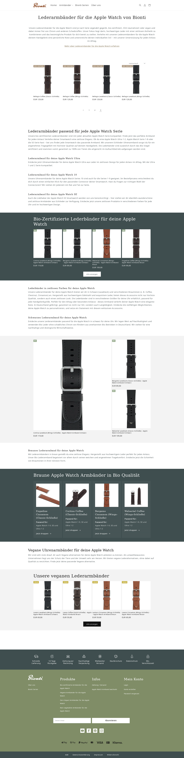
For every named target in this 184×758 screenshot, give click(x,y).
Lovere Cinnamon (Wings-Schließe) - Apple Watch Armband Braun (136, 613)
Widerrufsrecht (113, 755)
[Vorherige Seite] (83, 110)
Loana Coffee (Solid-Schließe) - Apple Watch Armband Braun (77, 613)
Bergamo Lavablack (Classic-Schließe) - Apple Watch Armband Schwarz (129, 382)
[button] (66, 5)
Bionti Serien (33, 689)
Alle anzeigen (92, 274)
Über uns (31, 685)
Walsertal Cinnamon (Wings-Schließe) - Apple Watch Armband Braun (105, 262)
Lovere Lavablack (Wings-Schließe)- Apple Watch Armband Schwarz (46, 613)
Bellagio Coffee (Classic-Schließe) (46, 96)
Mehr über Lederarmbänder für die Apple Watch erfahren (92, 46)
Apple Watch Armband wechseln (104, 689)
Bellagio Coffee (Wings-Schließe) (75, 96)
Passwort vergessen (131, 694)
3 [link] (100, 110)
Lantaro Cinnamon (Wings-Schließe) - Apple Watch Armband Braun (106, 613)
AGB (66, 755)
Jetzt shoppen (42, 533)
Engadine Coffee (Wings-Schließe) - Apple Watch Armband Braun (135, 262)
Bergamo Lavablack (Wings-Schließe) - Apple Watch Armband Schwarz (77, 262)
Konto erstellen (130, 689)
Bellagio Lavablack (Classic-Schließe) (106, 96)
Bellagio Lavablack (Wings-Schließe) (136, 96)
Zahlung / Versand (99, 685)
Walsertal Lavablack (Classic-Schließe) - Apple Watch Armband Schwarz (129, 432)
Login (126, 685)
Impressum (98, 755)
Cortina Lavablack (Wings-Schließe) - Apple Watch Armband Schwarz (47, 262)
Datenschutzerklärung (81, 755)
